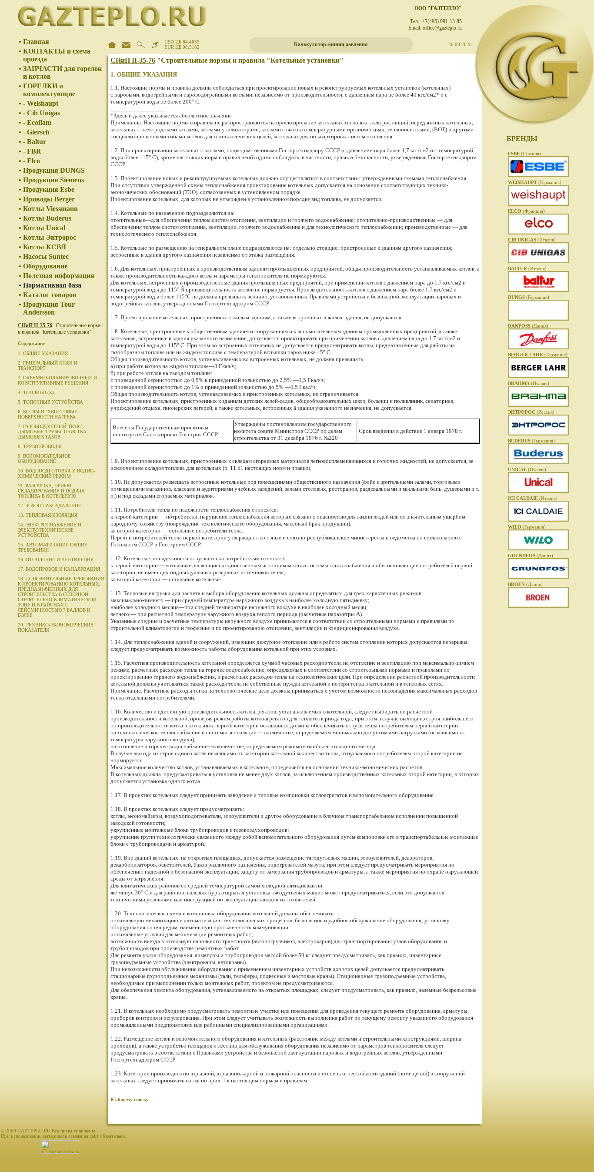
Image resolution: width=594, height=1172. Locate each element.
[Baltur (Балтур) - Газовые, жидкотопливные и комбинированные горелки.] (538, 290)
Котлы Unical (44, 227)
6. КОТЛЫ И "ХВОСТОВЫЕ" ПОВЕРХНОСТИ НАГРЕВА (48, 414)
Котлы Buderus (47, 218)
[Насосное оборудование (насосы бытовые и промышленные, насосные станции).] (538, 577)
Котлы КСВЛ (44, 247)
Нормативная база (52, 285)
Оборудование (45, 266)
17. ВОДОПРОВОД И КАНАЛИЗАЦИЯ (59, 569)
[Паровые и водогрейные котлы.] (538, 433)
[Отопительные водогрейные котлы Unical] (538, 491)
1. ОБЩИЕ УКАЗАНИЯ (43, 353)
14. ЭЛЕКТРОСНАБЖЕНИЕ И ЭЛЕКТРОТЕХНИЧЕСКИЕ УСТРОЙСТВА (49, 530)
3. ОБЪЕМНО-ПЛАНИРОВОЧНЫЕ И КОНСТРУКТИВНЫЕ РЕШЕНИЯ (57, 380)
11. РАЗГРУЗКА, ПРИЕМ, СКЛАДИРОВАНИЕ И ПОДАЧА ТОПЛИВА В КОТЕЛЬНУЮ (51, 491)
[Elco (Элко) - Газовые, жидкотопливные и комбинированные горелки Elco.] (538, 232)
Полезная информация (58, 275)
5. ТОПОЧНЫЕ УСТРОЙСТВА (50, 402)
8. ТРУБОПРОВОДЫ (40, 446)
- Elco (31, 160)
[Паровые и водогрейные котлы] (538, 519)
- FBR (32, 151)
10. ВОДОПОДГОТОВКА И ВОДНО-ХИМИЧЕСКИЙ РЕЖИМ (56, 473)
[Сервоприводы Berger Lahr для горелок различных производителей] (538, 376)
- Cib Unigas (41, 113)
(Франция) (526, 211)
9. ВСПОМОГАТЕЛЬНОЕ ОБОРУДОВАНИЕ (44, 458)
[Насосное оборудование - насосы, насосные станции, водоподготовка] (538, 548)
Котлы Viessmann (50, 208)
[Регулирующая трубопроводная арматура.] (538, 606)
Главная (36, 41)
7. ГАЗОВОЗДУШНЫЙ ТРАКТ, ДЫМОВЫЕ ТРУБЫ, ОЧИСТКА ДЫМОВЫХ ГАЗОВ (52, 431)
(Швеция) (524, 153)
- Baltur (34, 141)
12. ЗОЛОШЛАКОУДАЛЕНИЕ (49, 505)
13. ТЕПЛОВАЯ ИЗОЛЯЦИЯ (47, 515)
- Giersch (36, 132)
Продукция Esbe (48, 189)
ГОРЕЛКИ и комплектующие (49, 89)
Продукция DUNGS (54, 170)
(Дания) (528, 325)
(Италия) (532, 239)
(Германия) (534, 182)
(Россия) (531, 412)
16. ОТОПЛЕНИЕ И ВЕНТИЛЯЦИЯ (55, 559)
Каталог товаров (50, 294)
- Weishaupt (40, 103)
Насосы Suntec (46, 256)
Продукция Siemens (53, 180)
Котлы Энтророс (49, 237)
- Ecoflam (37, 122)
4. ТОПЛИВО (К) (36, 392)
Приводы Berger (49, 199)
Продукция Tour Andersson (49, 308)
